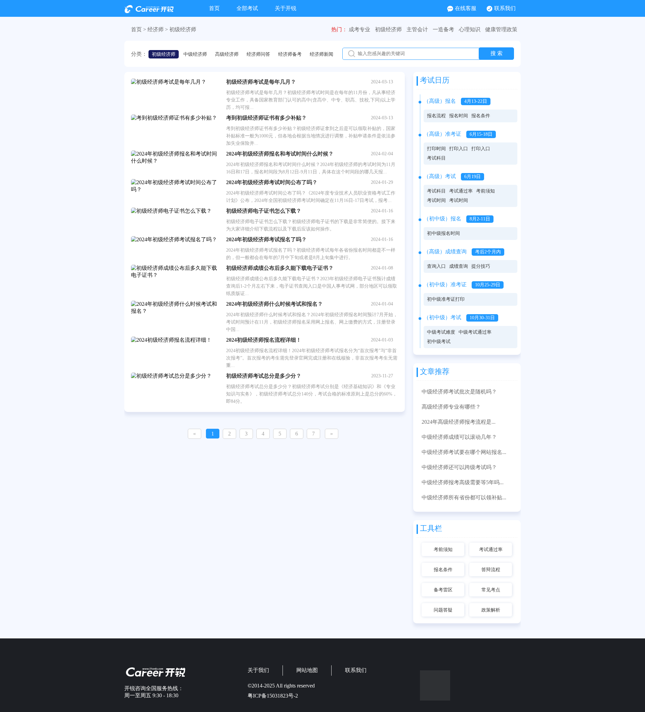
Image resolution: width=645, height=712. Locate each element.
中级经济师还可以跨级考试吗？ (459, 467)
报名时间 (458, 115)
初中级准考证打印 (446, 299)
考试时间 (436, 200)
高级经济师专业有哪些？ (451, 407)
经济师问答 (258, 54)
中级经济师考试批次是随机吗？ (459, 391)
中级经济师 (195, 54)
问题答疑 (443, 610)
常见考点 (490, 589)
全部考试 (247, 8)
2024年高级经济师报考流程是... (459, 422)
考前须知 (485, 191)
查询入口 (436, 266)
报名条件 (480, 115)
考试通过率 (461, 191)
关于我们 (258, 670)
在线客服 (465, 8)
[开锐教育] (149, 11)
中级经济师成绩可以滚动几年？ (459, 437)
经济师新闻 (321, 54)
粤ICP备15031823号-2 (273, 696)
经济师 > (157, 29)
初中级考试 (438, 341)
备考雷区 (443, 589)
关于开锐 (285, 8)
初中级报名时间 (443, 233)
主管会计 (417, 29)
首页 (214, 8)
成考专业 (359, 29)
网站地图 (307, 670)
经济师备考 (290, 54)
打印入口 (458, 148)
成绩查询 (458, 266)
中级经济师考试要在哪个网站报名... (464, 452)
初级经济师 (182, 29)
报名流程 (436, 115)
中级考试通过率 (475, 332)
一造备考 (443, 29)
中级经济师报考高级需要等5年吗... (463, 482)
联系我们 (505, 8)
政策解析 (490, 610)
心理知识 (469, 29)
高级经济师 (227, 54)
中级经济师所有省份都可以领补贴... (464, 497)
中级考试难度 (441, 332)
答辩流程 (490, 569)
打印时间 (436, 148)
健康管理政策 (501, 29)
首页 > (138, 29)
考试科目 (436, 158)
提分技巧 (480, 266)
